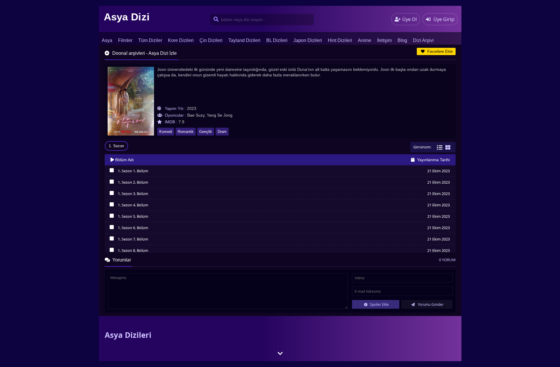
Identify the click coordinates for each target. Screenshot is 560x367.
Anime (364, 40)
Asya (107, 40)
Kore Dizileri (181, 40)
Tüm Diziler (150, 40)
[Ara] (215, 19)
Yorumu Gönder (430, 304)
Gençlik (205, 131)
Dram (222, 131)
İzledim (111, 171)
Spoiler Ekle (379, 304)
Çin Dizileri (211, 40)
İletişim (384, 40)
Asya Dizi (127, 16)
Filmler (125, 40)
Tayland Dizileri (244, 40)
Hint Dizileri (340, 40)
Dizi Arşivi (423, 40)
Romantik (186, 131)
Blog (402, 40)
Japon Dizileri (307, 40)
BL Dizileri (277, 40)
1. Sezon (116, 146)
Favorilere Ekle (439, 51)
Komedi (165, 131)
